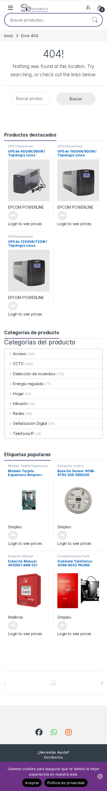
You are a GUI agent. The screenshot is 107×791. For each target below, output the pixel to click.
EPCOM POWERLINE (26, 207)
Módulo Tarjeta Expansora (27, 466)
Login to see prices (25, 223)
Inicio (8, 35)
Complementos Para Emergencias (73, 557)
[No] (100, 776)
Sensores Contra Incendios (70, 467)
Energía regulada (28, 383)
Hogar (18, 393)
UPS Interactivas (20, 146)
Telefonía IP (23, 433)
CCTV (18, 363)
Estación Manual (20, 556)
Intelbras (15, 617)
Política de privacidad (66, 783)
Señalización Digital (30, 423)
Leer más (13, 215)
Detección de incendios (34, 373)
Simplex (15, 526)
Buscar (94, 19)
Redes (18, 413)
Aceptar (32, 783)
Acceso (19, 353)
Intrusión (20, 403)
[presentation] (101, 683)
